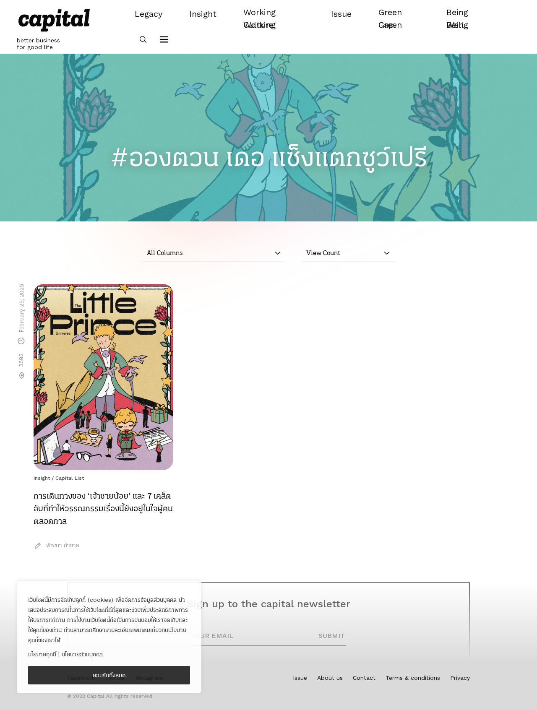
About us (330, 677)
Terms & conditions (413, 677)
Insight (42, 478)
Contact (364, 677)
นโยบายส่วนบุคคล (82, 654)
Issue (300, 677)
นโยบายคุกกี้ (42, 654)
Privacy (460, 677)
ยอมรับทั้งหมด (109, 675)
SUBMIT (331, 636)
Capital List (69, 478)
